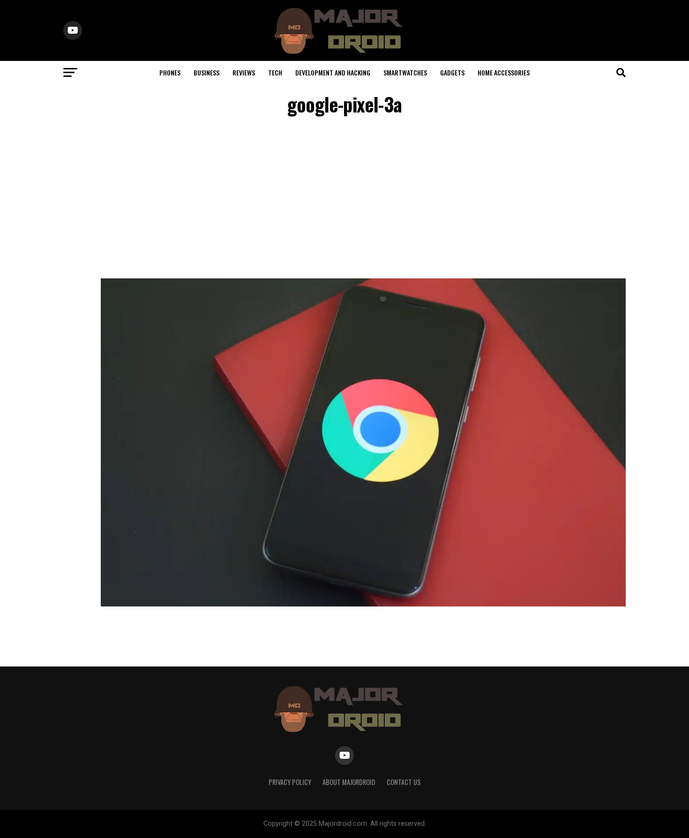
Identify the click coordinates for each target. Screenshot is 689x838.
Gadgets (452, 72)
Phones (169, 72)
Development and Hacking (332, 72)
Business (206, 72)
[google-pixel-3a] (363, 603)
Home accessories (504, 72)
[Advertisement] (344, 198)
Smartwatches (405, 72)
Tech (275, 72)
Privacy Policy (290, 782)
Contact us (404, 782)
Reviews (243, 72)
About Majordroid (348, 782)
